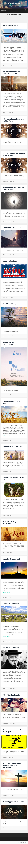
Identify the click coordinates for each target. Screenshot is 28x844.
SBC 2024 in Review (10, 26)
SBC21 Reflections (10, 261)
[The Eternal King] (14, 317)
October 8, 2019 (7, 827)
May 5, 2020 (6, 597)
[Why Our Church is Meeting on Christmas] (14, 131)
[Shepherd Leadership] (14, 614)
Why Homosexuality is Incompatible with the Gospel (12, 765)
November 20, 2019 (8, 688)
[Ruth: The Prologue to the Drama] (14, 534)
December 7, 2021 (7, 254)
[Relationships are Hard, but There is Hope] (14, 200)
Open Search (26, 10)
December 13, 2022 (8, 181)
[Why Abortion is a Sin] (14, 705)
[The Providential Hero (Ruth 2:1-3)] (14, 414)
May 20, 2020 (6, 440)
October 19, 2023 (7, 112)
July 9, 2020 (6, 394)
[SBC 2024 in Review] (14, 36)
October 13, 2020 (7, 336)
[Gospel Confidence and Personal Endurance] (14, 83)
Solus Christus (14, 3)
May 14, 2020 (6, 471)
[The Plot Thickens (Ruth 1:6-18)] (14, 489)
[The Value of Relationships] (14, 239)
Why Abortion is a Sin (11, 695)
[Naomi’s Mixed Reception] (14, 455)
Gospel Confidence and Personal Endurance (11, 72)
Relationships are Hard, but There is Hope (13, 189)
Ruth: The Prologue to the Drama (11, 523)
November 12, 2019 (8, 723)
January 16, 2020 (7, 641)
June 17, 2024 (6, 65)
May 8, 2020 (6, 552)
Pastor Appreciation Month (13, 802)
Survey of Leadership (11, 647)
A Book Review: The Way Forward (10, 343)
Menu (4, 10)
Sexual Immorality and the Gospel (12, 731)
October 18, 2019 (7, 757)
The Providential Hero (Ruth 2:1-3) (11, 402)
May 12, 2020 (6, 515)
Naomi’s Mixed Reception (13, 447)
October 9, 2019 (7, 795)
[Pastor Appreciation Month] (14, 812)
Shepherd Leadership (11, 603)
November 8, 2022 (7, 221)
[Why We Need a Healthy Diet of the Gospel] (14, 165)
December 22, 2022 (8, 147)
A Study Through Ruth (11, 559)
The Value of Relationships (13, 227)
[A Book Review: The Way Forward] (14, 366)
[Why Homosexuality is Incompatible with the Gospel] (14, 778)
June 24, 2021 (6, 297)
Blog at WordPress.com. (14, 839)
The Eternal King (9, 304)
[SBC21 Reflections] (14, 271)
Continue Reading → (7, 435)
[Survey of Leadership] (14, 659)
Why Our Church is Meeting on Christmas (14, 120)
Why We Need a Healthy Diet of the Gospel (14, 154)
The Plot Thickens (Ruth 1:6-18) (14, 479)
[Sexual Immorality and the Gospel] (14, 742)
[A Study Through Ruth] (14, 570)
